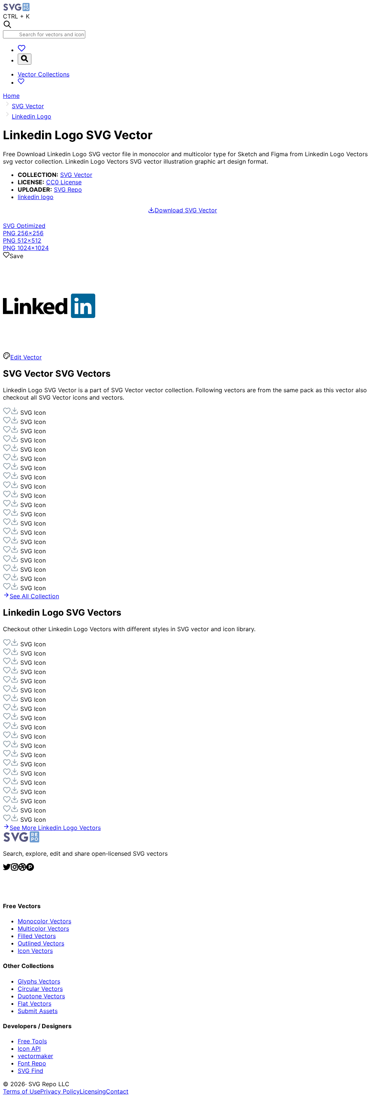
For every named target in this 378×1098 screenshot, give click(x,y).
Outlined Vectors (41, 943)
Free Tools (32, 1041)
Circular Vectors (40, 988)
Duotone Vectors (41, 996)
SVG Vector (76, 174)
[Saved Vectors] (21, 50)
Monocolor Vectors (44, 921)
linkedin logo (36, 197)
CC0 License (64, 182)
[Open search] (24, 59)
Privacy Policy (60, 1091)
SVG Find (30, 1070)
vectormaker (35, 1056)
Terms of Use (21, 1091)
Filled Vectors (37, 936)
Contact (117, 1091)
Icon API (29, 1048)
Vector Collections (43, 74)
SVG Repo (68, 189)
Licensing (93, 1091)
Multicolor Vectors (43, 928)
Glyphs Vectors (39, 981)
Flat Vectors (34, 1003)
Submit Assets (38, 1011)
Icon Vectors (35, 950)
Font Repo (32, 1063)
